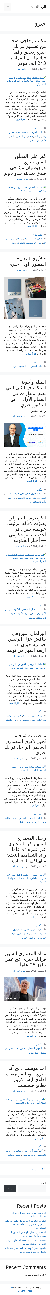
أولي (40, 366)
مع (10, 498)
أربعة (40, 715)
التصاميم (35, 929)
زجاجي (37, 136)
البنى (27, 493)
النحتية (33, 933)
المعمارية (41, 933)
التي (22, 493)
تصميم (25, 132)
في (18, 136)
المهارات (42, 498)
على (39, 242)
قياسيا (12, 136)
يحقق (32, 140)
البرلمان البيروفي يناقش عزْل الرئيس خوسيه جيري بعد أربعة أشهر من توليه (26, 641)
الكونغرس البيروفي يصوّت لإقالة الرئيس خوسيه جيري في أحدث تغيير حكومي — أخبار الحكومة (26, 529)
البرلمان (26, 715)
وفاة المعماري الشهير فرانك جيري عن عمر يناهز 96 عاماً (25, 959)
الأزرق (34, 366)
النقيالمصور (24, 366)
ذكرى (37, 822)
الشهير (26, 929)
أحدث (39, 609)
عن (38, 937)
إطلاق (25, 1150)
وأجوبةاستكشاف (38, 502)
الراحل (39, 818)
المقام (8, 493)
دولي (40, 605)
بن (14, 1150)
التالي (36, 1169)
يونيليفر (10, 1154)
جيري (17, 132)
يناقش (9, 719)
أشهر (34, 715)
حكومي (19, 613)
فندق (22, 242)
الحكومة (17, 609)
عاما (17, 1048)
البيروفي (26, 609)
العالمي (31, 818)
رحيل (19, 933)
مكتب (43, 140)
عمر (11, 1048)
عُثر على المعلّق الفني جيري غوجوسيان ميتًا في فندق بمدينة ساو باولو (25, 164)
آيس (36, 1150)
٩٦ (41, 929)
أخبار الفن (37, 128)
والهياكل (24, 937)
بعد (44, 719)
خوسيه (12, 613)
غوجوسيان (31, 242)
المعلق (33, 238)
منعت (18, 1154)
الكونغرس (41, 613)
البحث (43, 1183)
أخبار (33, 609)
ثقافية (8, 818)
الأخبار (39, 489)
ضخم (30, 136)
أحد (31, 1150)
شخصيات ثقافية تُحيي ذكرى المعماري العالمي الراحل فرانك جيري (25, 744)
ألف (40, 132)
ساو (7, 238)
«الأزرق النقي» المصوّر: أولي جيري (27, 261)
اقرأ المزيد (20, 119)
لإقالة (39, 617)
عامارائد (12, 933)
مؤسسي (26, 1154)
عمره (43, 937)
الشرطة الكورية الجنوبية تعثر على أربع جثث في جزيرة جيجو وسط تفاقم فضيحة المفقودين (25, 1224)
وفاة (37, 1052)
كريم (33, 1154)
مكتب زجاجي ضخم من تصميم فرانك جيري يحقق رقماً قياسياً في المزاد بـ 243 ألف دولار (27, 52)
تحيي (14, 818)
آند (41, 1150)
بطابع (18, 1150)
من (37, 140)
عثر (44, 242)
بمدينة (20, 238)
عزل (20, 719)
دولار (11, 132)
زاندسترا (21, 498)
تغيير (33, 613)
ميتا (13, 242)
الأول (33, 493)
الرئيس (8, 609)
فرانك (24, 136)
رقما (44, 136)
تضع (34, 498)
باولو (26, 238)
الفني (39, 238)
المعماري (22, 818)
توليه (39, 719)
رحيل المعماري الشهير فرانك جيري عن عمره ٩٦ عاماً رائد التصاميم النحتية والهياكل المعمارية (26, 849)
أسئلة (39, 493)
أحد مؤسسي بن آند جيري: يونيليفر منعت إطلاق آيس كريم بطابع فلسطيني (26, 1076)
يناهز (31, 1052)
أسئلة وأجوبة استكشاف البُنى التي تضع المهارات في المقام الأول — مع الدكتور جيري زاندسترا (26, 396)
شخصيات (28, 822)
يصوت (32, 617)
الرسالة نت (38, 7)
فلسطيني (41, 1154)
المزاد (34, 132)
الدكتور (15, 493)
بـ (29, 132)
